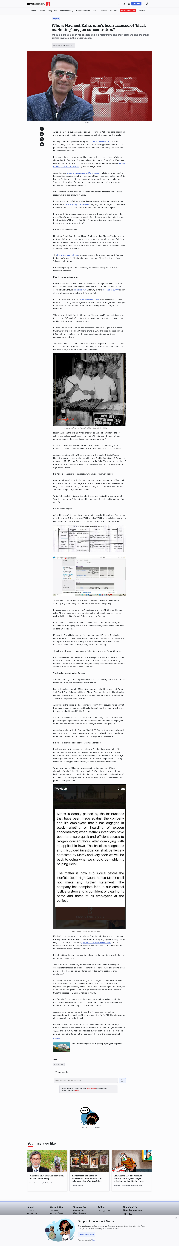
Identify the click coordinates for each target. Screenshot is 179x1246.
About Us (31, 1210)
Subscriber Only (66, 11)
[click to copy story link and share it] (42, 144)
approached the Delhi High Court (96, 942)
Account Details (56, 1213)
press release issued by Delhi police (83, 173)
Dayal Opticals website (67, 255)
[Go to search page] (123, 3)
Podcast (42, 11)
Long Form (52, 11)
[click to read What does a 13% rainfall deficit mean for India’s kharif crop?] (47, 1161)
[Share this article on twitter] (42, 134)
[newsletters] (119, 3)
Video (33, 11)
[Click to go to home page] (38, 4)
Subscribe (136, 4)
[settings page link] (129, 3)
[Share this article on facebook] (42, 129)
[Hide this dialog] (176, 1218)
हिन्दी (94, 11)
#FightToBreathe (83, 11)
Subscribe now (87, 1234)
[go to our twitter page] (104, 1211)
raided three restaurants (100, 141)
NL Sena (113, 11)
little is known (80, 290)
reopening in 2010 (110, 290)
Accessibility (32, 1213)
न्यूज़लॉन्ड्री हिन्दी (78, 1210)
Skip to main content (37, 16)
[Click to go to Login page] (147, 3)
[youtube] (109, 1211)
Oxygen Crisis (58, 1064)
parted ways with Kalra (89, 299)
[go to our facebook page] (99, 1211)
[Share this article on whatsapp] (42, 139)
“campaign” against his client (77, 204)
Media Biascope (79, 1213)
